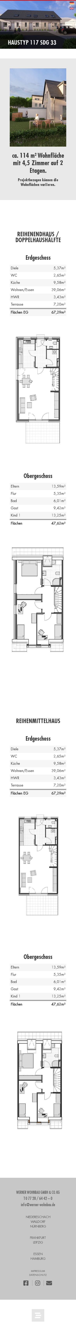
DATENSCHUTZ (38, 1275)
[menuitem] (72, 2)
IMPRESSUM (38, 1271)
